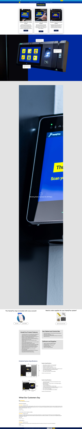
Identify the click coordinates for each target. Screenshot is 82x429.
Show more (29, 407)
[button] (16, 323)
